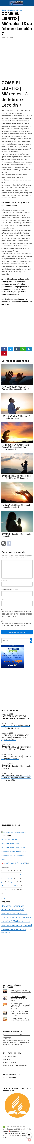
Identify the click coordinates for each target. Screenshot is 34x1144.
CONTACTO (7, 1059)
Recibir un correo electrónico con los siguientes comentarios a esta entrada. (17, 614)
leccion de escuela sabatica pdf (13, 847)
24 (5, 889)
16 (2, 885)
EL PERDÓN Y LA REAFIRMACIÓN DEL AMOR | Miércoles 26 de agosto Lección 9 (20, 1006)
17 (5, 885)
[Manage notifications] (29, 1140)
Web (2, 599)
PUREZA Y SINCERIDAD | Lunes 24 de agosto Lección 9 (20, 1020)
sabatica (4, 859)
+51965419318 (8, 1039)
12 (11, 882)
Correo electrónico (9, 589)
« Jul (3, 898)
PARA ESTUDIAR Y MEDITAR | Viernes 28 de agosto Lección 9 (21, 991)
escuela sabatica (11, 917)
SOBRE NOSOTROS (9, 1056)
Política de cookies (9, 1062)
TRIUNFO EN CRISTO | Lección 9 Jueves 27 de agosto (19, 998)
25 (8, 889)
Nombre (4, 580)
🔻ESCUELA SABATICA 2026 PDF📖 (15, 863)
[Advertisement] (17, 58)
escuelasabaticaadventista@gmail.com (16, 1040)
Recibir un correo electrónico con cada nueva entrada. (16, 624)
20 (15, 885)
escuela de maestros (9, 839)
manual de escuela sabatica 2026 (14, 851)
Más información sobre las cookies (15, 1065)
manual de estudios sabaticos (12, 855)
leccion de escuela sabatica (11, 10)
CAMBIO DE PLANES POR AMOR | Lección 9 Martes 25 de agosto (20, 1013)
